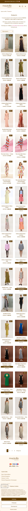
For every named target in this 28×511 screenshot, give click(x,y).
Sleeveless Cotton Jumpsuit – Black (6, 364)
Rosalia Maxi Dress (7, 129)
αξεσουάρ (21, 25)
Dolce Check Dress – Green (7, 234)
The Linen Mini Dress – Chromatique (21, 180)
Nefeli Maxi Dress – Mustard (7, 340)
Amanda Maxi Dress (21, 129)
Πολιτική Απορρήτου (5, 476)
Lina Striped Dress (21, 287)
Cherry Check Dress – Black (21, 260)
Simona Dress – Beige (21, 441)
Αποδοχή (14, 499)
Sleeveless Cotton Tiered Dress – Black (21, 390)
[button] (19, 6)
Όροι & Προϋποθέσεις (5, 474)
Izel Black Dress (7, 313)
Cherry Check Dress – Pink (6, 260)
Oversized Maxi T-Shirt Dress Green (7, 390)
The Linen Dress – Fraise (7, 154)
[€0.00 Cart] (22, 6)
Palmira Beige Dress (7, 54)
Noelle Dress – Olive (7, 287)
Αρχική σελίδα (4, 11)
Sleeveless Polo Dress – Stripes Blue (21, 364)
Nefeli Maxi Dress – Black (21, 314)
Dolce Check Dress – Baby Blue (21, 206)
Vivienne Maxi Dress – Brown (6, 104)
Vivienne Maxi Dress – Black (21, 104)
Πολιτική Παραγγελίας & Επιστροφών (9, 480)
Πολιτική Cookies (13, 509)
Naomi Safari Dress (21, 78)
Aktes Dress (7, 441)
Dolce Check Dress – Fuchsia (21, 234)
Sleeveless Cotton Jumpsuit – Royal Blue (21, 338)
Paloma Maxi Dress (7, 78)
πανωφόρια (14, 25)
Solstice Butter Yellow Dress (7, 206)
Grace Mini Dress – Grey (21, 417)
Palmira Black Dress (21, 54)
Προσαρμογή (14, 506)
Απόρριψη (14, 502)
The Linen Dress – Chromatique (7, 180)
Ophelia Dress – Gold (7, 417)
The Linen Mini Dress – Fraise (21, 154)
